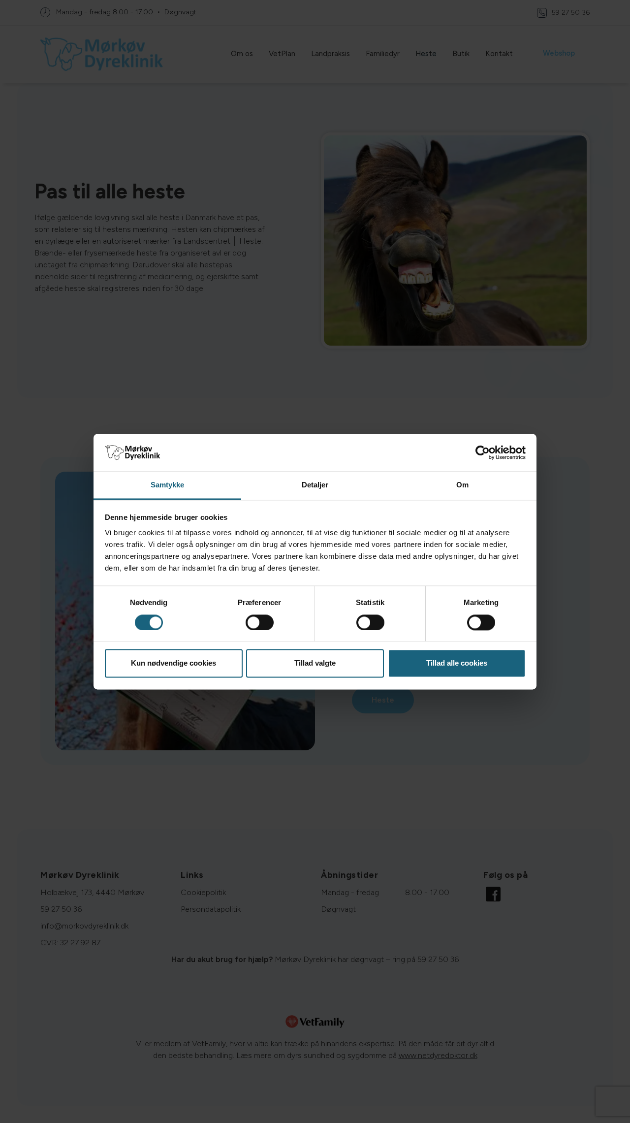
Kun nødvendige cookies (173, 663)
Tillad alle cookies (456, 663)
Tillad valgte (315, 663)
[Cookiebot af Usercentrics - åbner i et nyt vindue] (483, 452)
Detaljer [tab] (315, 485)
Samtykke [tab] (168, 485)
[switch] (260, 622)
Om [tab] (462, 485)
